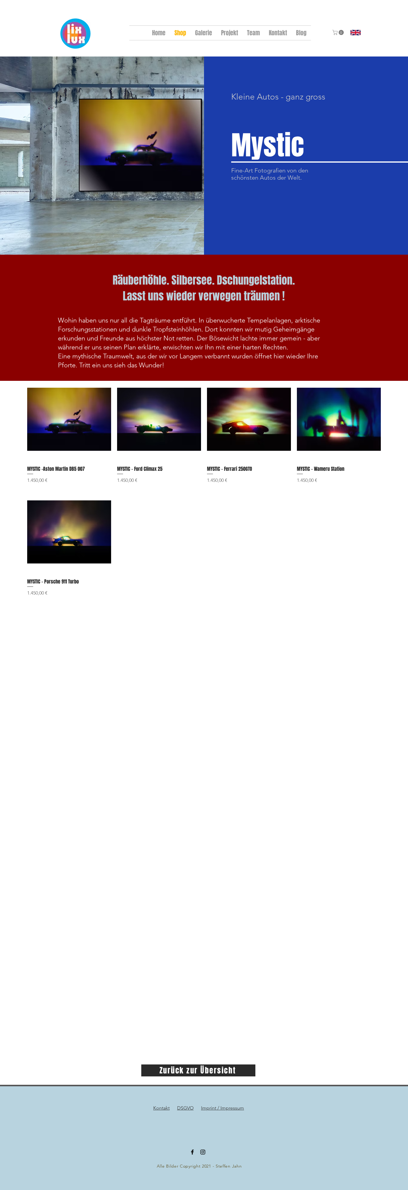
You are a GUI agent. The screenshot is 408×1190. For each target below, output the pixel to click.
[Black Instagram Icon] (203, 1152)
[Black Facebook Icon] (192, 1152)
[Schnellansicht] (69, 419)
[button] (338, 32)
